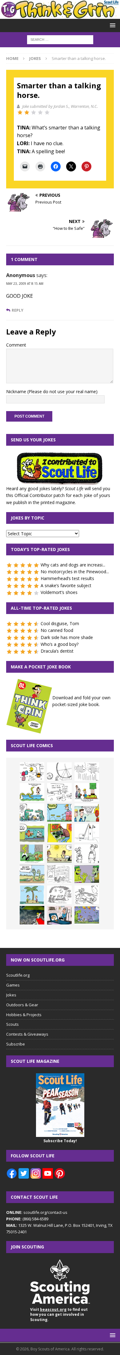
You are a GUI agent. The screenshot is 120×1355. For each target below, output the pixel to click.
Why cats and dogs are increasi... (73, 565)
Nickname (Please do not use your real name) (52, 391)
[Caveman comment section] (59, 895)
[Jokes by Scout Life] (60, 15)
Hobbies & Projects (24, 1014)
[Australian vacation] (86, 771)
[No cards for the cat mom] (59, 915)
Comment (16, 345)
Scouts (12, 1024)
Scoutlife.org (18, 975)
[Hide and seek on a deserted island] (32, 895)
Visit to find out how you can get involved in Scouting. (59, 1315)
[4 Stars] (40, 112)
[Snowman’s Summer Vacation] (59, 792)
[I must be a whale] (32, 833)
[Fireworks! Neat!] (86, 915)
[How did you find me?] (32, 853)
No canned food (57, 630)
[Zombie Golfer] (59, 812)
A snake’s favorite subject (66, 585)
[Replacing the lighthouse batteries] (86, 833)
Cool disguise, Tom (60, 623)
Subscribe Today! (60, 1140)
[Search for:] (60, 39)
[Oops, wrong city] (32, 812)
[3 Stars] (33, 112)
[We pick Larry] (86, 792)
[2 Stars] (27, 112)
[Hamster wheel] (59, 771)
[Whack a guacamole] (59, 833)
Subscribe (15, 1044)
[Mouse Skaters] (86, 895)
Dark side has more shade (67, 637)
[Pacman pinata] (32, 771)
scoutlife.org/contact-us (36, 1212)
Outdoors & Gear (22, 1005)
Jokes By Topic (27, 518)
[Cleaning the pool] (32, 792)
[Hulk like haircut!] (86, 874)
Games (13, 985)
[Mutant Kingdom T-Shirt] (86, 853)
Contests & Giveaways (27, 1034)
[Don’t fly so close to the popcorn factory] (86, 812)
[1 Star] (20, 112)
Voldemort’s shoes (59, 592)
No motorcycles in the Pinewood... (75, 571)
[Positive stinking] (59, 874)
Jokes (11, 995)
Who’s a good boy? (59, 644)
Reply (17, 310)
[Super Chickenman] (32, 915)
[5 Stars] (47, 112)
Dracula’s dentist (57, 651)
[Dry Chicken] (59, 853)
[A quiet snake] (32, 874)
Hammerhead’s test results (67, 578)
